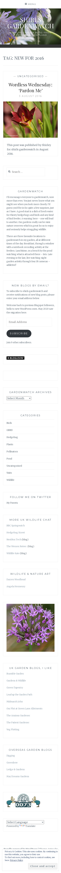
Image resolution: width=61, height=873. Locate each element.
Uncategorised (30, 76)
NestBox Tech (14, 539)
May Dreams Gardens (18, 776)
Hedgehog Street (16, 532)
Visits (9, 472)
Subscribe (19, 333)
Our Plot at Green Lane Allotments (24, 708)
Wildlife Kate (13, 553)
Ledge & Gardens (16, 769)
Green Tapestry (15, 687)
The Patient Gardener (18, 722)
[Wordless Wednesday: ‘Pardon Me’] (30, 136)
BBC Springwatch (16, 525)
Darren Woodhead (16, 579)
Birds (9, 423)
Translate (30, 826)
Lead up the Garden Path (19, 694)
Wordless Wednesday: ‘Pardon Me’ (30, 87)
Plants (10, 444)
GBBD (10, 430)
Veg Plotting (13, 729)
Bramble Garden (15, 673)
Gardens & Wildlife (16, 680)
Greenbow (12, 762)
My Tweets (12, 503)
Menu (32, 4)
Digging (11, 755)
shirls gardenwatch (30, 22)
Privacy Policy (16, 860)
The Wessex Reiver (17, 546)
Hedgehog (12, 437)
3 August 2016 (30, 96)
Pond (9, 458)
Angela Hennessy (16, 586)
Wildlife (10, 480)
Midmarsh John (15, 701)
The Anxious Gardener (18, 715)
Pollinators (12, 451)
